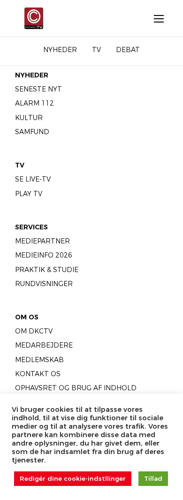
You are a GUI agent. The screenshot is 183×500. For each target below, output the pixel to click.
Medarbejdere (44, 345)
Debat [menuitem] (128, 49)
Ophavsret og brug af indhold (76, 388)
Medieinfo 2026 (43, 255)
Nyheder (31, 75)
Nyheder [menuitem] (60, 49)
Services (31, 227)
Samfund (32, 132)
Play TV (28, 193)
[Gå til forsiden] (31, 18)
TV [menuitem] (96, 49)
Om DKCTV (34, 331)
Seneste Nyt (38, 89)
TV (19, 165)
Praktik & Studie (46, 269)
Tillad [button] (153, 478)
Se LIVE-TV (33, 179)
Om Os (26, 317)
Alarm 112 (34, 103)
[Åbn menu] (154, 18)
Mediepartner (42, 241)
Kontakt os (38, 374)
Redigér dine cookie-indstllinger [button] (73, 478)
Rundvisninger (44, 284)
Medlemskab (39, 360)
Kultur (29, 118)
